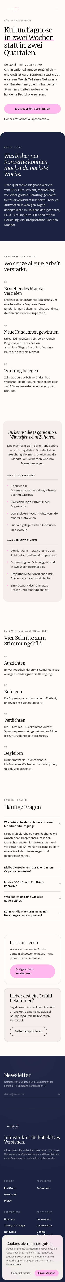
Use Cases (10, 1194)
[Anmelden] (59, 1094)
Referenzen (43, 1188)
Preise (8, 1200)
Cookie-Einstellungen (45, 1233)
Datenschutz (44, 1225)
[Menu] (57, 9)
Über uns (9, 1219)
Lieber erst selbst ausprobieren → (27, 119)
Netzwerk (10, 1231)
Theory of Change (14, 1225)
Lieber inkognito (21, 1273)
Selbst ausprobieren (28, 1031)
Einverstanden (46, 1273)
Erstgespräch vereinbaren (32, 108)
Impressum (43, 1219)
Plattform (10, 1188)
